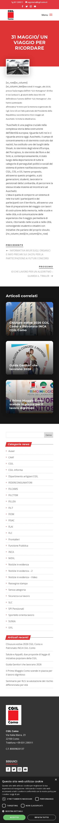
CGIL (10, 463)
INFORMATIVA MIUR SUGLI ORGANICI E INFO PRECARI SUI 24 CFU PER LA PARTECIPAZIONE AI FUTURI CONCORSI (28, 254)
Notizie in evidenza (18, 564)
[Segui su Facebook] (8, 769)
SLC (10, 602)
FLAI (10, 526)
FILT (10, 507)
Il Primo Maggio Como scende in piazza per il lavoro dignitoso (26, 404)
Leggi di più (15, 794)
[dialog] (29, 800)
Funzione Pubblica (18, 545)
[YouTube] (35, 7)
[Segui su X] (14, 769)
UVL (10, 627)
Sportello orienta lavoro (21, 615)
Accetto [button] (14, 817)
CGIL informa (15, 469)
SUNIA (11, 621)
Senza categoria (17, 589)
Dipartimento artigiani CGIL (23, 476)
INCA (11, 552)
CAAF (11, 457)
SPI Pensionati (16, 608)
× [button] (56, 780)
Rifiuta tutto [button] (42, 817)
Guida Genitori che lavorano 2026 (24, 664)
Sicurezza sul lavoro (19, 596)
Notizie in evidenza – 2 (20, 570)
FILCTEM (13, 495)
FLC (10, 533)
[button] (29, 811)
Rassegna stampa (17, 583)
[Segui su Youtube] (25, 769)
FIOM (11, 514)
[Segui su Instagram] (19, 769)
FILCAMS (13, 488)
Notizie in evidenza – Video (22, 577)
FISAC (11, 520)
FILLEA (12, 501)
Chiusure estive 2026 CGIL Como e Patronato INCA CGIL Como (29, 326)
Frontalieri (14, 539)
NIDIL (11, 558)
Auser (11, 451)
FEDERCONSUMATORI (20, 482)
